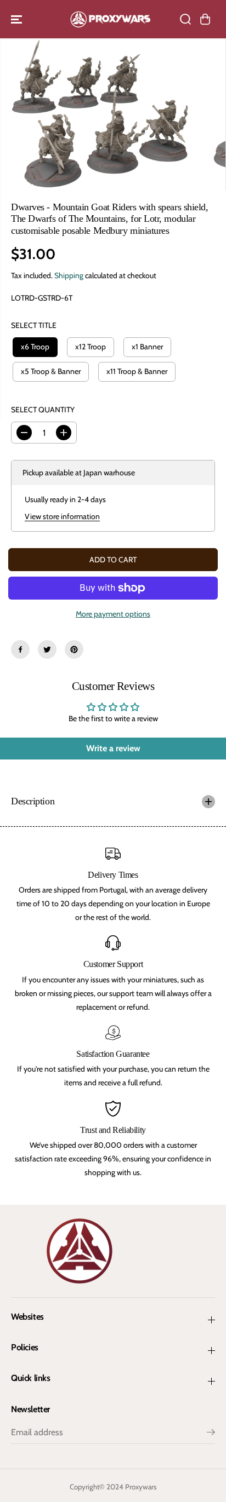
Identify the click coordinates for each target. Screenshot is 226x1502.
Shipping (68, 275)
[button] (17, 19)
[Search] (185, 19)
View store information (62, 516)
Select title (33, 325)
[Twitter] (47, 649)
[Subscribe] (211, 1433)
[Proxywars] (110, 19)
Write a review (113, 748)
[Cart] (205, 19)
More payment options (113, 614)
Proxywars (141, 1486)
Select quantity (43, 410)
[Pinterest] (74, 649)
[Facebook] (20, 649)
